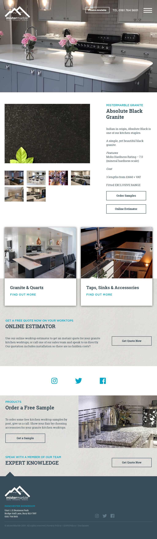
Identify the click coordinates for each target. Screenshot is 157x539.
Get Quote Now (131, 341)
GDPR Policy (69, 525)
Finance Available (97, 10)
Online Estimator (126, 209)
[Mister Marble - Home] (40, 13)
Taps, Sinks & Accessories (112, 288)
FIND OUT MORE (23, 294)
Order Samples (126, 196)
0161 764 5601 (128, 10)
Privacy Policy (53, 525)
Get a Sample (25, 438)
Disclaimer (83, 525)
